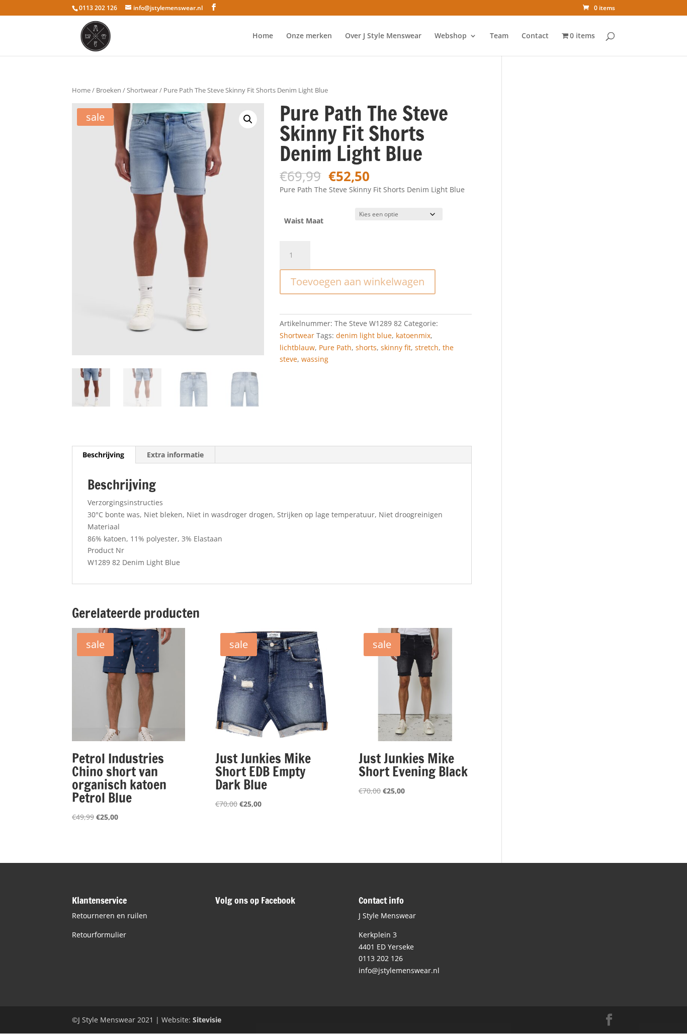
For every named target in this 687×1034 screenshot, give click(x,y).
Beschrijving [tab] (103, 454)
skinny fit (396, 347)
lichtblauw (297, 347)
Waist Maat (303, 220)
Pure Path (335, 347)
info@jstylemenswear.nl (399, 970)
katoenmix (413, 335)
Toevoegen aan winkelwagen (357, 281)
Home (262, 36)
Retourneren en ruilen (109, 915)
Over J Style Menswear (383, 36)
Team (499, 36)
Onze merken (309, 36)
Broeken (108, 90)
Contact (535, 36)
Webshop (451, 36)
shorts (366, 347)
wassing (314, 359)
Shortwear (142, 90)
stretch (427, 347)
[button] (248, 119)
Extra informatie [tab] (175, 454)
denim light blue (364, 335)
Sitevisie (207, 1019)
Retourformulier (99, 934)
